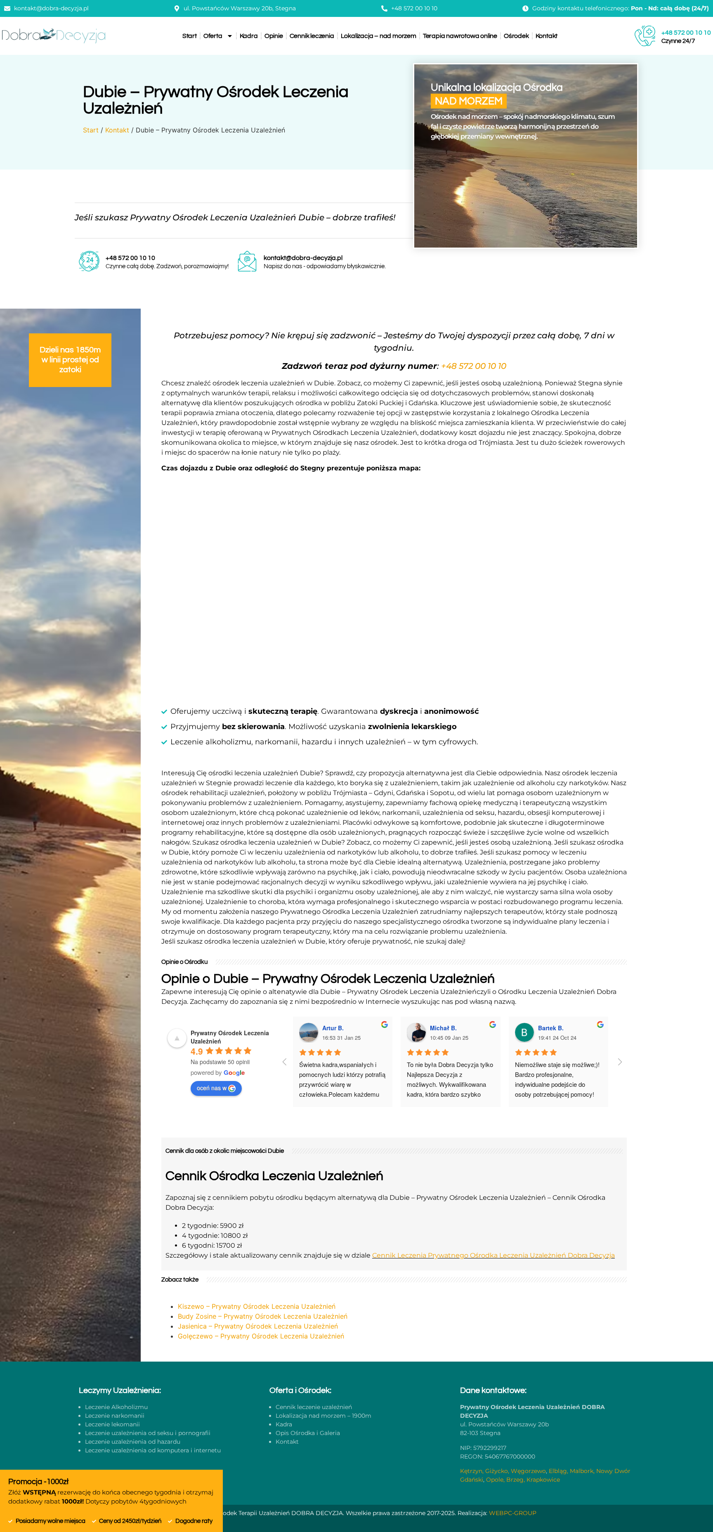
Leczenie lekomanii (112, 1424)
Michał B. (443, 1028)
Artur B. (333, 1028)
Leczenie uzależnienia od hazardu (132, 1441)
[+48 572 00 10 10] (645, 36)
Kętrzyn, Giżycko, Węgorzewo (503, 1471)
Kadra (249, 36)
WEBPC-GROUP (512, 1513)
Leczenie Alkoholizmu (116, 1407)
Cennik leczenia (312, 36)
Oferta (212, 36)
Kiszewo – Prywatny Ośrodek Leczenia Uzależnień (256, 1306)
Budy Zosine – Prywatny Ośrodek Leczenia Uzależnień (262, 1316)
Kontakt (547, 36)
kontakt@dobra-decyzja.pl (303, 258)
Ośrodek (516, 36)
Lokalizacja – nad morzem (378, 36)
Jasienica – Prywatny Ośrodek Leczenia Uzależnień (258, 1326)
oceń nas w (212, 1087)
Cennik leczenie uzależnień (314, 1407)
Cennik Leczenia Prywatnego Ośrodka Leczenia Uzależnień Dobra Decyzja (493, 1255)
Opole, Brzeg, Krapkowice (523, 1479)
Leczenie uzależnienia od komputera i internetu (153, 1450)
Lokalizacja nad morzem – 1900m (323, 1415)
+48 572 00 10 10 (686, 32)
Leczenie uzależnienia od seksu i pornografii (147, 1433)
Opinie (273, 36)
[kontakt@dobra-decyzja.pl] (247, 261)
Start (189, 36)
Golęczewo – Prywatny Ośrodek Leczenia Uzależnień (261, 1336)
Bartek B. (551, 1028)
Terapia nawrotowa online (460, 36)
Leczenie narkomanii (114, 1415)
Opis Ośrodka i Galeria (308, 1433)
